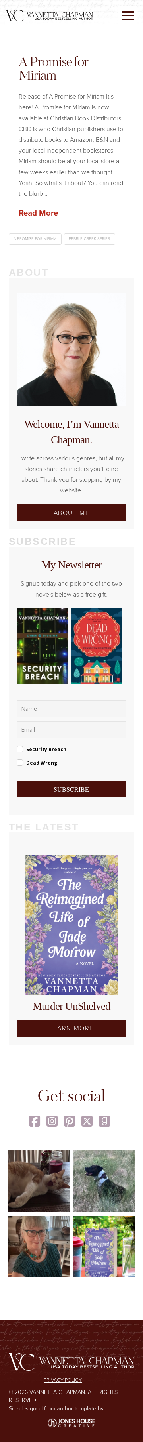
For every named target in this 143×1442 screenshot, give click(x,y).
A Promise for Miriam (53, 70)
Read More (38, 213)
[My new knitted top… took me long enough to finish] (39, 1246)
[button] (127, 15)
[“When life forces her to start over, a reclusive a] (104, 1246)
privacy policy (63, 1379)
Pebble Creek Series (89, 238)
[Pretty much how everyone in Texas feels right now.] (39, 1181)
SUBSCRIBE (71, 789)
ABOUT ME (72, 512)
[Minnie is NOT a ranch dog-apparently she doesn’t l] (104, 1181)
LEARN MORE (71, 1028)
